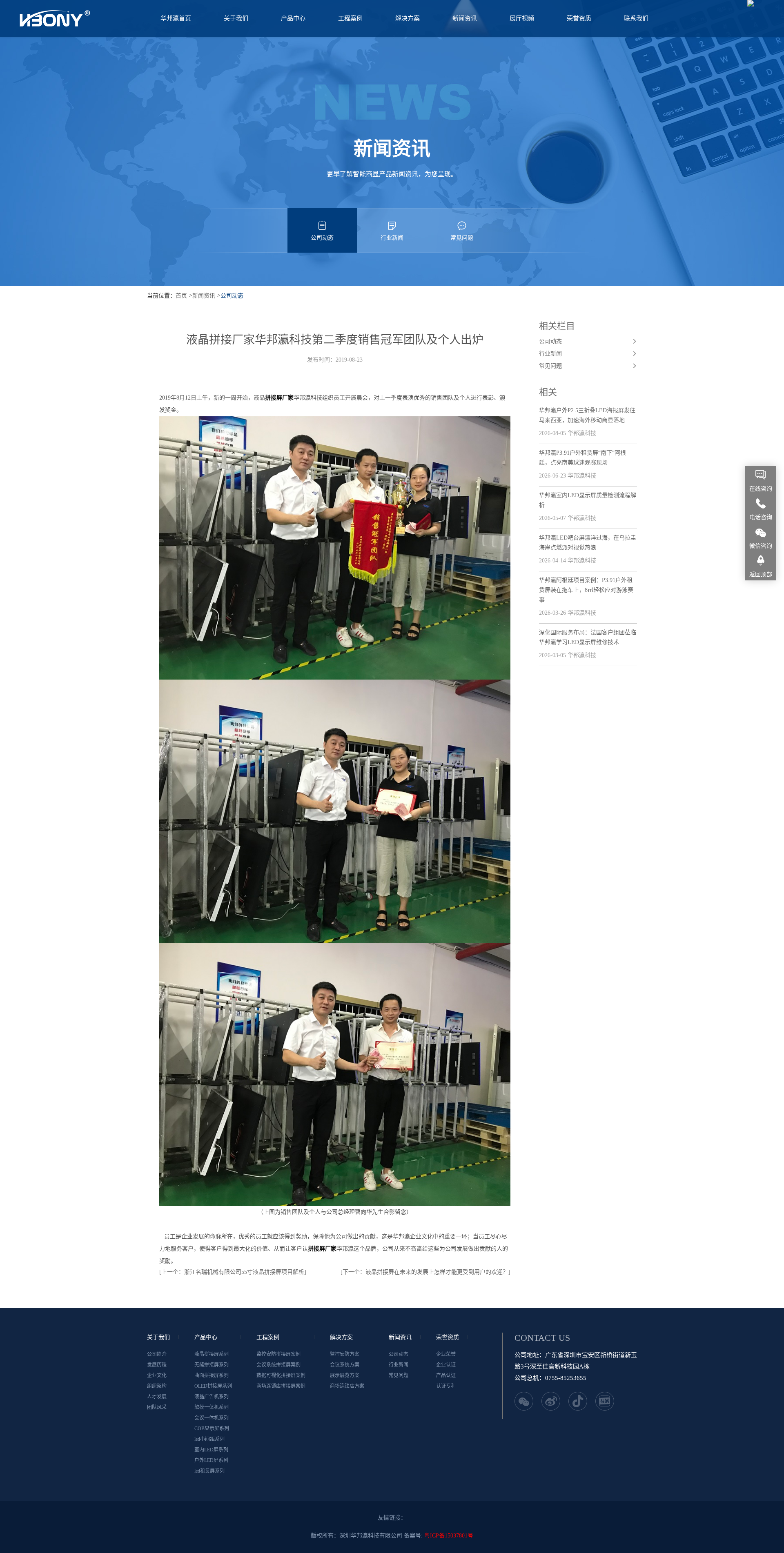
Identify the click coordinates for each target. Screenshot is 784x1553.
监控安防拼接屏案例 (278, 1354)
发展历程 (157, 1365)
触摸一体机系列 (211, 1407)
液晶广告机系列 (211, 1397)
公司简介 (157, 1354)
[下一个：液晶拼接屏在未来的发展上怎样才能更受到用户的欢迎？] (425, 1272)
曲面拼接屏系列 (211, 1375)
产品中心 (293, 18)
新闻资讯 (464, 18)
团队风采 (157, 1407)
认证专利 (446, 1386)
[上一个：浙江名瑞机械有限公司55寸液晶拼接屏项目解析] (232, 1272)
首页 (181, 296)
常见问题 (461, 238)
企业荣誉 (446, 1354)
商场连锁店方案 (347, 1386)
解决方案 (407, 18)
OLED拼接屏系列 (213, 1386)
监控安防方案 (344, 1354)
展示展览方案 (344, 1375)
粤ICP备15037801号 (448, 1536)
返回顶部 (760, 574)
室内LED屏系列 (211, 1450)
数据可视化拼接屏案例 (280, 1375)
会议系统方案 (344, 1365)
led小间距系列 (209, 1439)
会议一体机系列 (211, 1418)
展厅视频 (522, 18)
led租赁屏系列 (209, 1471)
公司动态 (322, 238)
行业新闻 (392, 238)
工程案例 (350, 18)
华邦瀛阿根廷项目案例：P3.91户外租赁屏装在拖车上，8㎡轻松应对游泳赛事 (586, 590)
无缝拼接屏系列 (211, 1365)
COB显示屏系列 (211, 1428)
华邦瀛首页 (175, 18)
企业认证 (446, 1365)
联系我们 (636, 18)
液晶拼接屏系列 (211, 1354)
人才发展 (157, 1397)
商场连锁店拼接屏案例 (280, 1386)
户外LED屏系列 (211, 1460)
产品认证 (446, 1375)
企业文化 (157, 1375)
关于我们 (236, 18)
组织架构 (157, 1386)
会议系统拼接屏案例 (278, 1365)
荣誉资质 (579, 18)
